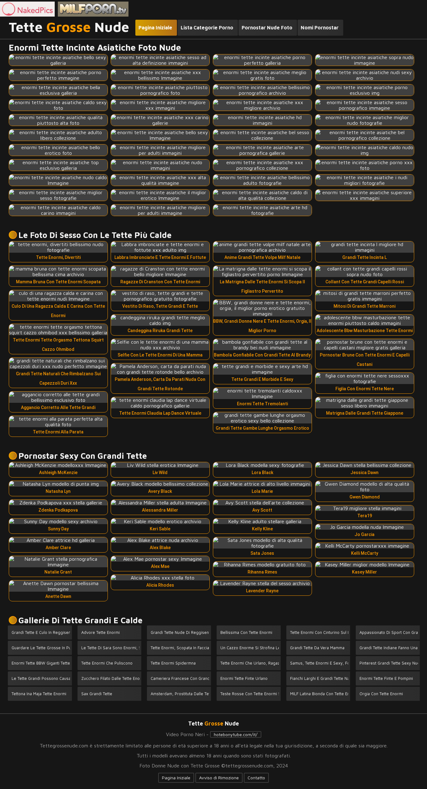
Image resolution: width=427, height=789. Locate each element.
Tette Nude (69, 27)
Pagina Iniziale (176, 777)
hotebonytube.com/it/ (236, 734)
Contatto (256, 777)
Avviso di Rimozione (219, 777)
